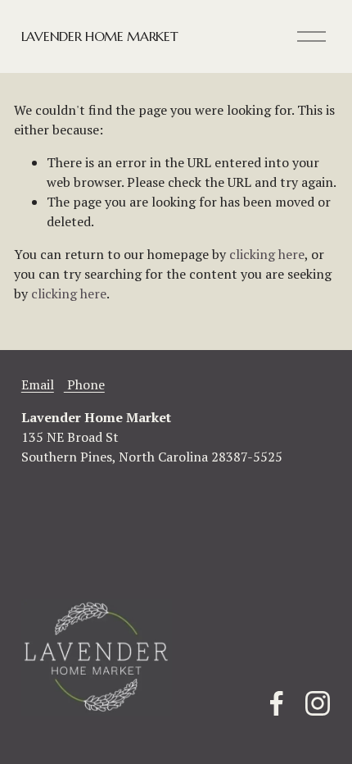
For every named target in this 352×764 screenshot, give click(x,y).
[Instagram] (318, 703)
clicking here (267, 254)
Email (37, 384)
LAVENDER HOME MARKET (99, 36)
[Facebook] (277, 703)
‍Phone (84, 384)
